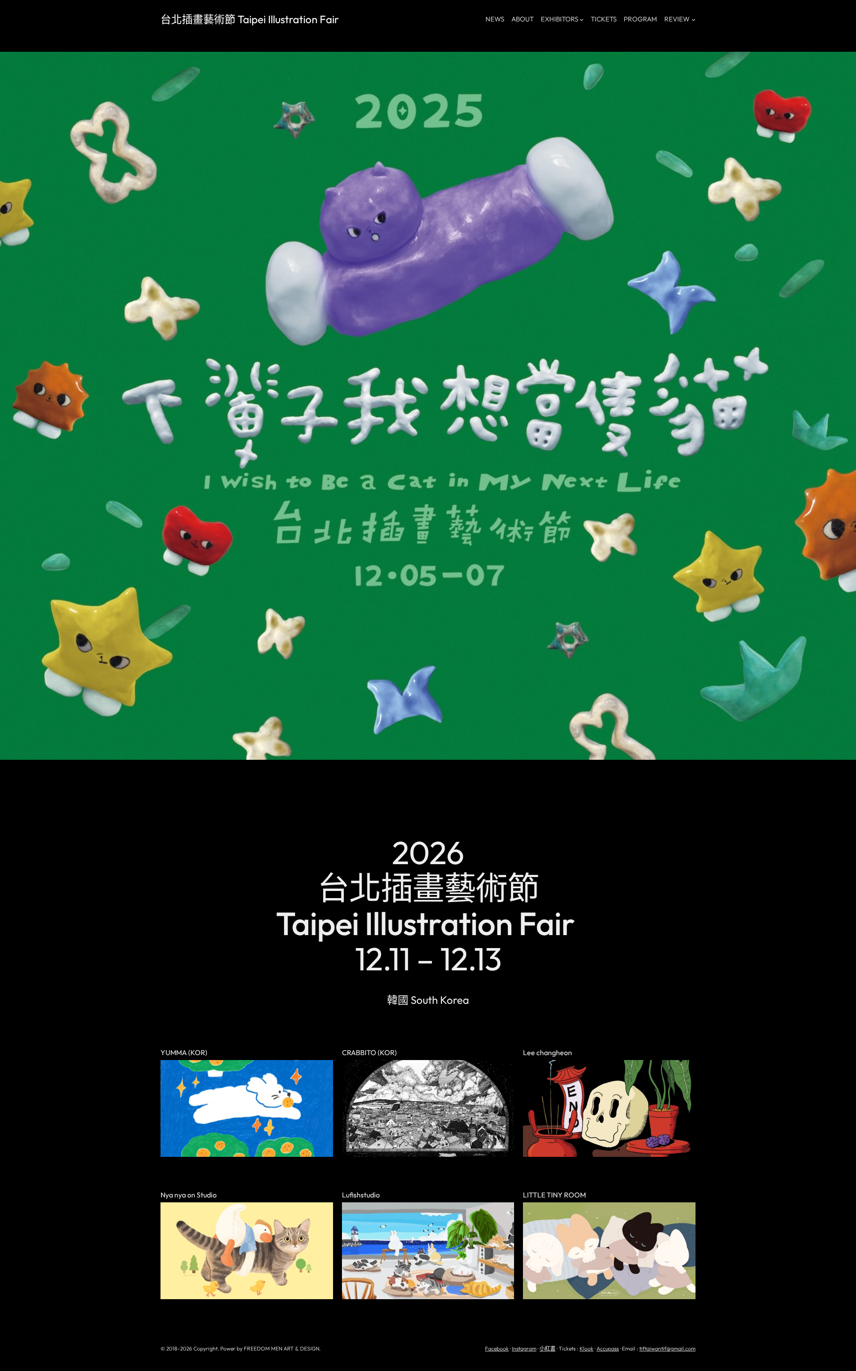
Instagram (524, 1348)
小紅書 (547, 1348)
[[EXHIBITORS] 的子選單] (582, 19)
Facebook (497, 1348)
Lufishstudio (361, 1195)
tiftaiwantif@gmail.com (667, 1348)
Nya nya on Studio (188, 1195)
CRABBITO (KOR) (369, 1053)
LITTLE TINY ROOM (554, 1195)
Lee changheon (547, 1053)
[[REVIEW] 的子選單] (693, 19)
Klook (586, 1348)
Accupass (608, 1348)
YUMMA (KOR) (183, 1053)
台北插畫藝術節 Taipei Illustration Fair (249, 19)
